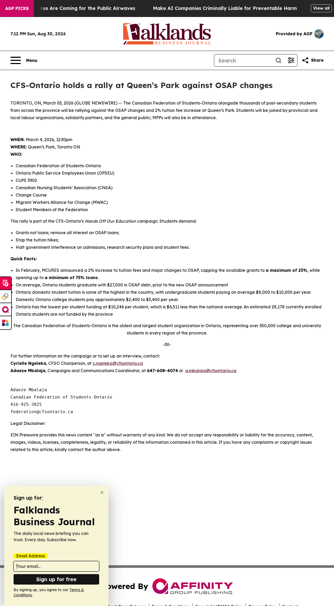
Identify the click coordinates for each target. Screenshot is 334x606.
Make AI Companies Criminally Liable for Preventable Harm (225, 8)
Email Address (30, 555)
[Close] (101, 492)
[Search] (278, 60)
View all (321, 8)
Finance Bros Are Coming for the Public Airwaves (76, 8)
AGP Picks (17, 8)
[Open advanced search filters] (291, 60)
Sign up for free (56, 579)
